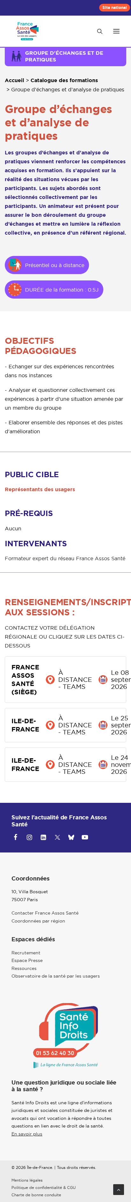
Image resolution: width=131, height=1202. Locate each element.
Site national (114, 7)
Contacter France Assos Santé (45, 913)
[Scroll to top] (118, 1189)
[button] (116, 31)
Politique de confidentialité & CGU (43, 1187)
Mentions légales (27, 1180)
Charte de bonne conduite (36, 1195)
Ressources (24, 968)
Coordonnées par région (38, 920)
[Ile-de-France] (27, 31)
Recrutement (25, 952)
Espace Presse (27, 960)
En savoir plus (26, 1133)
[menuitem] (114, 7)
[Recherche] (97, 31)
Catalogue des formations (64, 80)
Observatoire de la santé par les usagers (55, 976)
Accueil (14, 80)
